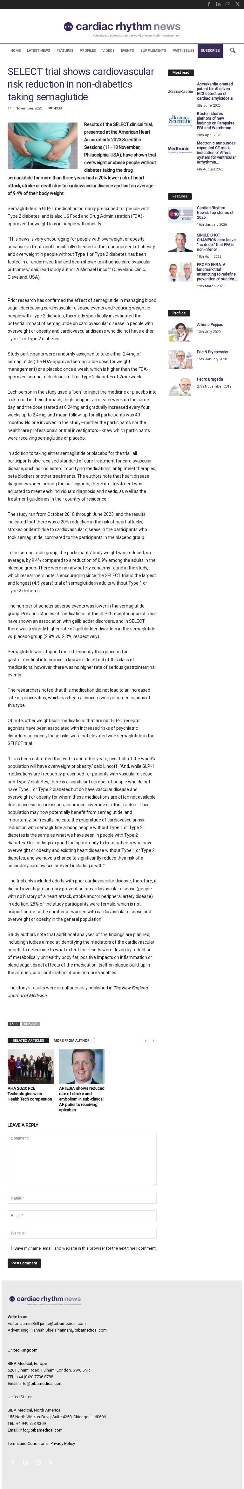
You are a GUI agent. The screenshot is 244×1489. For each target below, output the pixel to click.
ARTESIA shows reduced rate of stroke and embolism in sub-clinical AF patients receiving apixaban (82, 1099)
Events (127, 51)
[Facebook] (209, 4)
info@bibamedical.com (41, 1383)
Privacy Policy (63, 1443)
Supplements (153, 51)
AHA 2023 (30, 1024)
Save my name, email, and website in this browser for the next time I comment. (85, 1248)
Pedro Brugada (210, 379)
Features (65, 51)
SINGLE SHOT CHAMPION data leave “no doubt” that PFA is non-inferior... (216, 242)
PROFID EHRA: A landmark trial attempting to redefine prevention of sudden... (217, 272)
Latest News (38, 51)
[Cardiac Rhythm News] (122, 29)
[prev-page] (146, 1040)
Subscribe (210, 51)
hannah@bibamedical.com (82, 1330)
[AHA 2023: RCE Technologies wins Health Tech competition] (31, 1066)
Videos (108, 51)
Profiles (88, 51)
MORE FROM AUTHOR (72, 1041)
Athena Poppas (210, 324)
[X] (237, 4)
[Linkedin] (218, 4)
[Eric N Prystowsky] (180, 359)
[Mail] (228, 4)
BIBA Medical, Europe (27, 1363)
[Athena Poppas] (180, 332)
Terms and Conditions (28, 1443)
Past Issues (183, 51)
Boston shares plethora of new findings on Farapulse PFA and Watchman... (215, 120)
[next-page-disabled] (153, 1040)
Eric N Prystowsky (212, 352)
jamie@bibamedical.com (63, 1323)
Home (15, 51)
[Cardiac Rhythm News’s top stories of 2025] (180, 215)
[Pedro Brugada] (180, 386)
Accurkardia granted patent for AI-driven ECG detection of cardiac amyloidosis (215, 91)
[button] (233, 51)
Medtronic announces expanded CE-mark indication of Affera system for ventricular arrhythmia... (216, 152)
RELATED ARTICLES (28, 1041)
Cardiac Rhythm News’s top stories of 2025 (215, 213)
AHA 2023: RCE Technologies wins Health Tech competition (30, 1093)
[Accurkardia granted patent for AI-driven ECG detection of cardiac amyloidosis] (180, 91)
